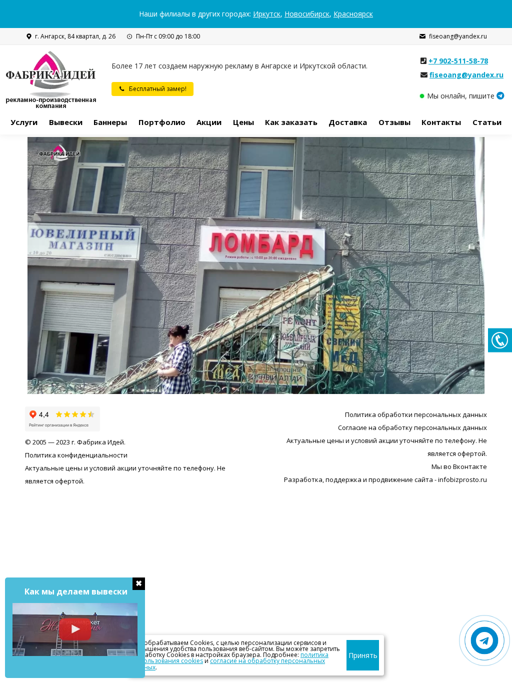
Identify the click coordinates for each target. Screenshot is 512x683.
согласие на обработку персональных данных (229, 663)
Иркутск (266, 13)
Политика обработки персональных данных (416, 414)
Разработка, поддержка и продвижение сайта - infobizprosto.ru (385, 479)
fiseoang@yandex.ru (458, 36)
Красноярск (353, 13)
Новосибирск (307, 13)
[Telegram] (500, 95)
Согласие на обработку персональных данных (412, 427)
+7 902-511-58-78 (458, 61)
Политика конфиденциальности (76, 455)
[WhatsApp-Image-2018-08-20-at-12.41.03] (256, 265)
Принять (363, 655)
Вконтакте (470, 466)
